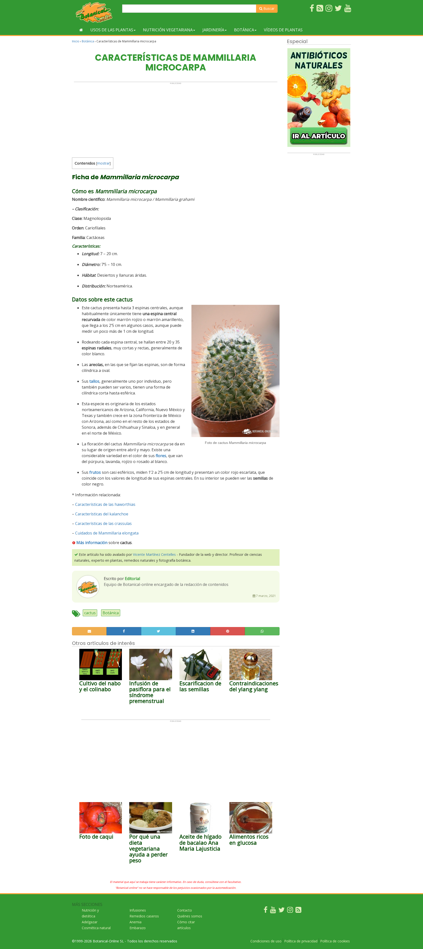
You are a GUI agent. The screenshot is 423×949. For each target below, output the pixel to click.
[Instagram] (290, 911)
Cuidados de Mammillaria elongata (107, 533)
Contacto (184, 910)
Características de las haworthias (105, 504)
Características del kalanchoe (101, 514)
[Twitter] (281, 911)
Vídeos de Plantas (283, 30)
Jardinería (213, 30)
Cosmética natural (96, 927)
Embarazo (137, 927)
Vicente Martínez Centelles (154, 554)
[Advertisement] (175, 118)
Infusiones (137, 910)
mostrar (103, 163)
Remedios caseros (144, 916)
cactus (90, 613)
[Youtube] (273, 911)
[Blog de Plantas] (298, 911)
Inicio (75, 41)
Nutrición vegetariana (168, 30)
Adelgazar (89, 922)
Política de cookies (335, 941)
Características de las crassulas (103, 523)
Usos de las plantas (111, 30)
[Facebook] (266, 911)
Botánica (244, 30)
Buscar (268, 8)
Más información (91, 542)
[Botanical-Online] (95, 12)
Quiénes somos (189, 916)
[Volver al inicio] (81, 30)
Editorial (132, 578)
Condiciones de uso (266, 941)
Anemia (135, 922)
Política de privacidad (300, 941)
